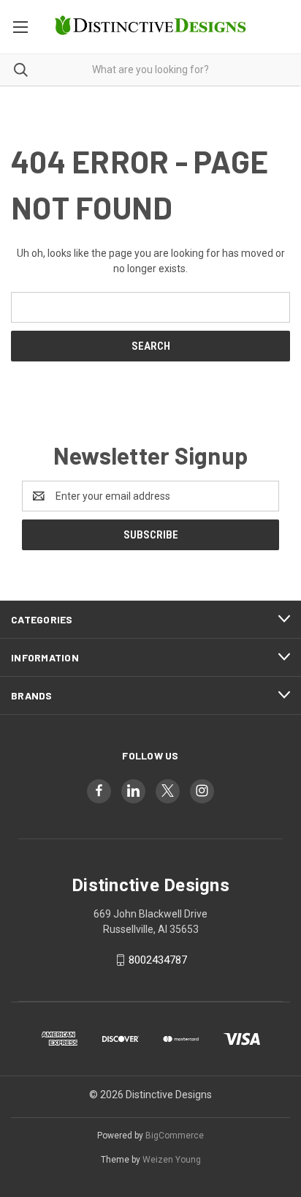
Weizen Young (171, 1160)
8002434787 (158, 960)
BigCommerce (174, 1135)
